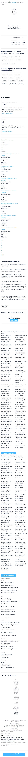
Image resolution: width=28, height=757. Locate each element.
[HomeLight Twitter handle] (3, 676)
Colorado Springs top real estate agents (20, 380)
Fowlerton (4, 83)
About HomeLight (6, 655)
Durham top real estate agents (20, 446)
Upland (11, 60)
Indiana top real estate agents (6, 491)
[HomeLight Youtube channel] (11, 676)
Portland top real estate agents (20, 375)
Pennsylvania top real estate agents (6, 543)
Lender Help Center (7, 646)
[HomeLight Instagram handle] (8, 676)
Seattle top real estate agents (6, 379)
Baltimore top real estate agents (20, 412)
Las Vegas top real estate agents (6, 358)
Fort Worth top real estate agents (7, 386)
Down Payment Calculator (9, 590)
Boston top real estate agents (6, 412)
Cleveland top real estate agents (20, 425)
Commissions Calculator (8, 614)
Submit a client (5, 627)
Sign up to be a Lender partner (10, 641)
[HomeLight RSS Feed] (16, 676)
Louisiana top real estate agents (6, 499)
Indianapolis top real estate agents (20, 371)
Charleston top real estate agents (20, 429)
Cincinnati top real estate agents (6, 429)
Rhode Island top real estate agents (20, 543)
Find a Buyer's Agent (7, 582)
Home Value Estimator (8, 606)
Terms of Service (14, 723)
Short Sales (4, 120)
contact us (16, 714)
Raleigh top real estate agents (19, 394)
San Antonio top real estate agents (6, 345)
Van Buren (18, 60)
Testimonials (5, 657)
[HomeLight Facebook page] (5, 676)
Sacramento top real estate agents (6, 407)
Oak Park (21, 80)
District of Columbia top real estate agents (7, 477)
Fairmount (17, 56)
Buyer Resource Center (8, 593)
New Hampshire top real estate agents (21, 521)
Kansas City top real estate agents (20, 407)
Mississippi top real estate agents (7, 512)
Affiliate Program (6, 665)
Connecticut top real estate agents (6, 471)
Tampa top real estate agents (5, 394)
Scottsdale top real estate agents (20, 386)
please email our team (16, 713)
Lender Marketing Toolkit (8, 649)
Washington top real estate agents (20, 399)
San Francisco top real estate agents (6, 371)
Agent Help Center (6, 632)
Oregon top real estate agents (19, 538)
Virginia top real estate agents (6, 560)
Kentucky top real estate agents (20, 495)
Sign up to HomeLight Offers (9, 625)
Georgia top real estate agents (6, 482)
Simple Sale (4, 604)
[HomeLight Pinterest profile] (13, 676)
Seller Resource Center (8, 611)
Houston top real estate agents (20, 340)
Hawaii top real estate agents (19, 482)
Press (2, 662)
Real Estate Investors (7, 667)
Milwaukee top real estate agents (7, 416)
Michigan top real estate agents (6, 508)
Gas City (10, 56)
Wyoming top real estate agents (6, 569)
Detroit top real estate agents (6, 438)
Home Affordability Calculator (10, 587)
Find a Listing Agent (7, 599)
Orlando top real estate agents (6, 399)
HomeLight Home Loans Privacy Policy (12, 739)
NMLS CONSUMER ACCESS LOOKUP (11, 737)
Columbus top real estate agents (6, 375)
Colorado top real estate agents (20, 467)
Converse (13, 63)
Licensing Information (7, 741)
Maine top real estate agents (19, 499)
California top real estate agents (6, 467)
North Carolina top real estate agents (20, 530)
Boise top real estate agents (19, 442)
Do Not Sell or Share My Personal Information (14, 727)
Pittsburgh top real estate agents (20, 438)
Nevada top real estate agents (6, 521)
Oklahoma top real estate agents (6, 538)
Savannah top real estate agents (6, 446)
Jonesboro (4, 60)
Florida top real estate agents (19, 476)
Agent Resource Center (8, 630)
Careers (3, 660)
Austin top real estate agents (5, 353)
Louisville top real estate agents (20, 416)
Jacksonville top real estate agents (20, 362)
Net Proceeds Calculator (8, 609)
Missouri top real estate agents (20, 512)
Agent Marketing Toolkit (8, 635)
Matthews (18, 77)
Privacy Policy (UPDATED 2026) (15, 725)
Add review (14, 320)
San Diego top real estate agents (20, 345)
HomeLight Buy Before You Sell (10, 601)
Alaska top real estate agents (19, 458)
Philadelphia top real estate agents (6, 362)
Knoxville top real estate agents (6, 442)
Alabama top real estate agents (6, 458)
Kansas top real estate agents (5, 495)
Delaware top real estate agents (20, 471)
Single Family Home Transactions (9, 102)
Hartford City (5, 63)
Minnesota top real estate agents (20, 508)
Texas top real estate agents (19, 551)
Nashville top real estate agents (20, 358)
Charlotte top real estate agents (20, 353)
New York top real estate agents (6, 530)
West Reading (13, 83)
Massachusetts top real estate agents (20, 504)
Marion (3, 56)
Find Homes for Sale (7, 585)
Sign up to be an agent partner (10, 622)
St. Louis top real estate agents (6, 425)
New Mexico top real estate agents (20, 525)
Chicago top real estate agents (6, 340)
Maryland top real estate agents (6, 504)
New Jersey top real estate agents (7, 525)
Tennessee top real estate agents (7, 551)
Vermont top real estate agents (20, 556)
